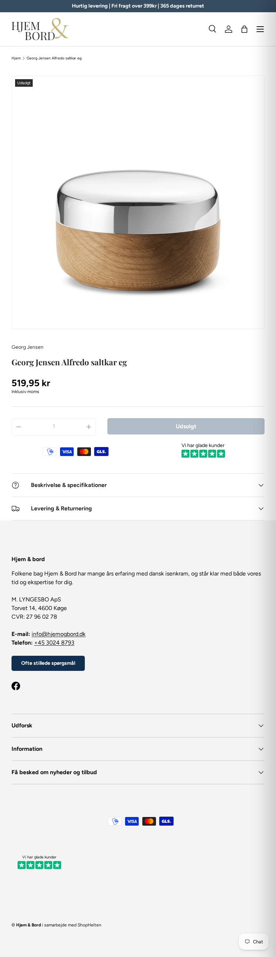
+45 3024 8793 (54, 642)
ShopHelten (89, 924)
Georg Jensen (27, 347)
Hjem (16, 58)
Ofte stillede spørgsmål (48, 663)
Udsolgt (186, 426)
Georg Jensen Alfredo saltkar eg (54, 58)
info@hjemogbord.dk (59, 634)
